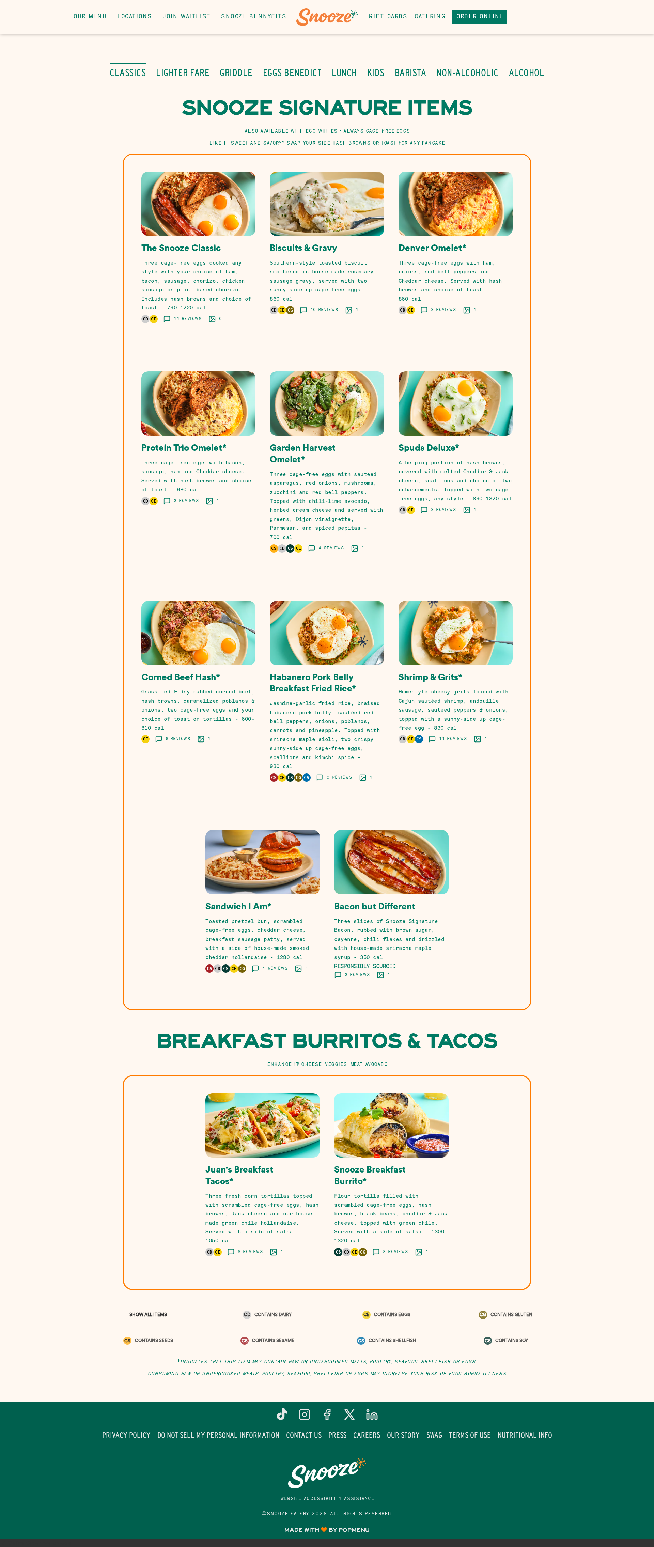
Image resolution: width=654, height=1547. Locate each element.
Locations (134, 17)
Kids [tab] (376, 72)
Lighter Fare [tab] (182, 72)
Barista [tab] (410, 72)
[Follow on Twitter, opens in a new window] (349, 1417)
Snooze (327, 1473)
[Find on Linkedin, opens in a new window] (372, 1417)
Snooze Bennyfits (253, 17)
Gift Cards (387, 17)
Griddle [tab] (236, 72)
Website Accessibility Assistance (327, 1499)
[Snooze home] (327, 17)
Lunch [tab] (344, 72)
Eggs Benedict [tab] (292, 72)
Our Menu (89, 17)
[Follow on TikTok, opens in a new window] (282, 1417)
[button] (198, 256)
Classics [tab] (128, 72)
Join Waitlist (186, 17)
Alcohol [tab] (527, 72)
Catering (430, 17)
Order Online (480, 17)
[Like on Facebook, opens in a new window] (327, 1417)
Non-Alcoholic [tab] (467, 72)
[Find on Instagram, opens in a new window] (304, 1417)
